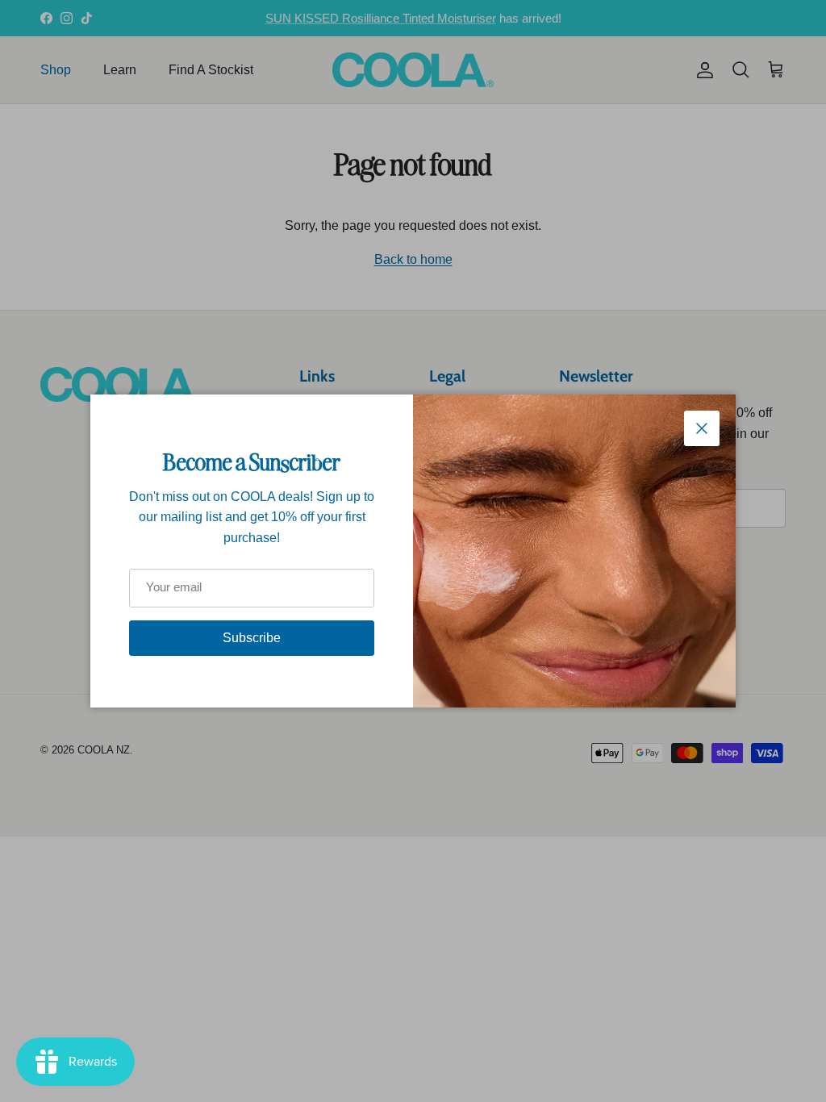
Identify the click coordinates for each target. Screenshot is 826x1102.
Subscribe (252, 638)
